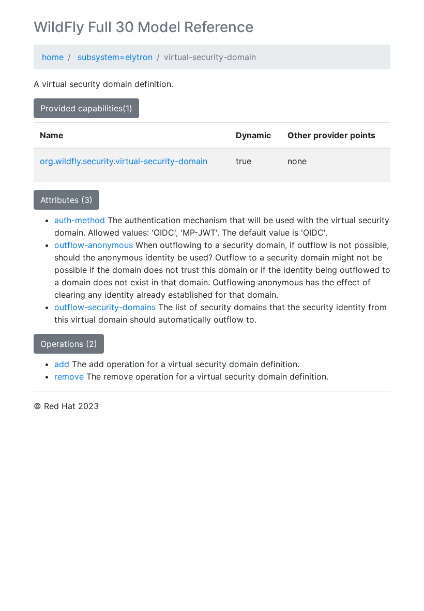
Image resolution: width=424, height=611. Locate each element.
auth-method (79, 220)
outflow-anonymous (93, 245)
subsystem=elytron (115, 57)
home (53, 57)
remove (69, 376)
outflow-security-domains (105, 307)
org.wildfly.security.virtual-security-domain (123, 161)
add (61, 364)
